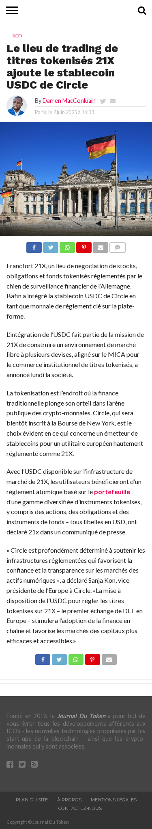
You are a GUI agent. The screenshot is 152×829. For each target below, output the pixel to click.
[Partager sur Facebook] (34, 245)
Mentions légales (114, 800)
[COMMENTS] (117, 245)
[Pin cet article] (84, 245)
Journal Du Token (81, 715)
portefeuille (112, 491)
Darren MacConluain (69, 100)
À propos (69, 800)
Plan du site (32, 800)
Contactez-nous (80, 808)
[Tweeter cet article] (50, 245)
